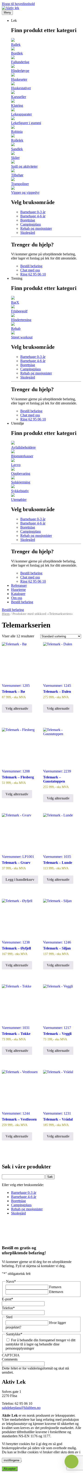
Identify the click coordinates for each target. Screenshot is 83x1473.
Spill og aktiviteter (24, 166)
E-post (7, 1299)
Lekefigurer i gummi (26, 123)
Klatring (17, 105)
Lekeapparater (21, 114)
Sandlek (17, 149)
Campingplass (30, 224)
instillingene (11, 1460)
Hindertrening (21, 320)
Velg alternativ (17, 708)
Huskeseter (19, 79)
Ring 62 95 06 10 (33, 274)
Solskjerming (20, 482)
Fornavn (55, 1287)
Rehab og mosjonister (36, 228)
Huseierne (18, 590)
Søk (50, 1176)
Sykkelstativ (20, 491)
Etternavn (56, 1292)
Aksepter (10, 1468)
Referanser (19, 585)
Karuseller (18, 97)
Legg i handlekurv (20, 879)
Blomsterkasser (22, 456)
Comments (10, 1359)
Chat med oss (30, 270)
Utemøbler (19, 500)
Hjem (6, 614)
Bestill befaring (31, 266)
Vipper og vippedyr (25, 192)
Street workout (22, 337)
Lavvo (16, 465)
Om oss (16, 598)
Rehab (16, 328)
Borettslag (27, 220)
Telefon (8, 1308)
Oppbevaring (20, 473)
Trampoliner (20, 184)
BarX (15, 302)
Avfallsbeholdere (23, 447)
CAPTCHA (11, 1355)
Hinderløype (20, 71)
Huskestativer (21, 88)
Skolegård (27, 233)
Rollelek (17, 140)
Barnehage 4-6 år (32, 216)
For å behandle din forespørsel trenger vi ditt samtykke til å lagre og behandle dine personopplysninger (40, 1344)
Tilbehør (17, 175)
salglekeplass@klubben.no (21, 1408)
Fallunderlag (20, 62)
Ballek (16, 44)
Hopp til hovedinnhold (18, 4)
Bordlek (17, 53)
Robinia (17, 132)
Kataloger (18, 594)
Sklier (15, 158)
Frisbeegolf (19, 311)
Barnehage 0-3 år (32, 212)
